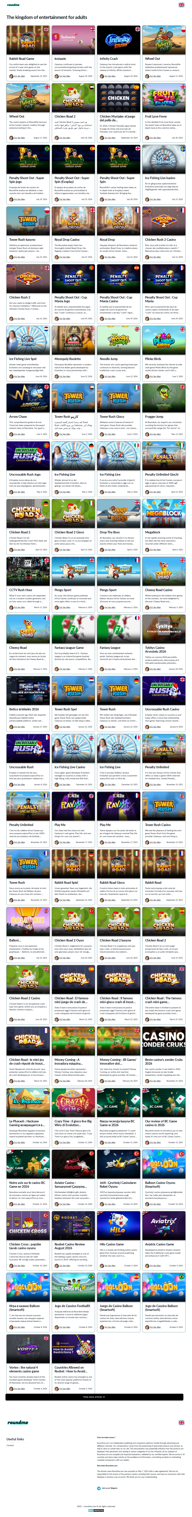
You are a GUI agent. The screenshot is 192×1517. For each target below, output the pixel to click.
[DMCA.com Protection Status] (96, 1510)
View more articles (92, 1397)
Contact (10, 1445)
